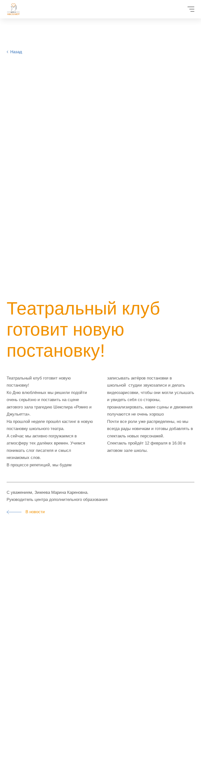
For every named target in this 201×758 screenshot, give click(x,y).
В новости (33, 511)
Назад (16, 51)
